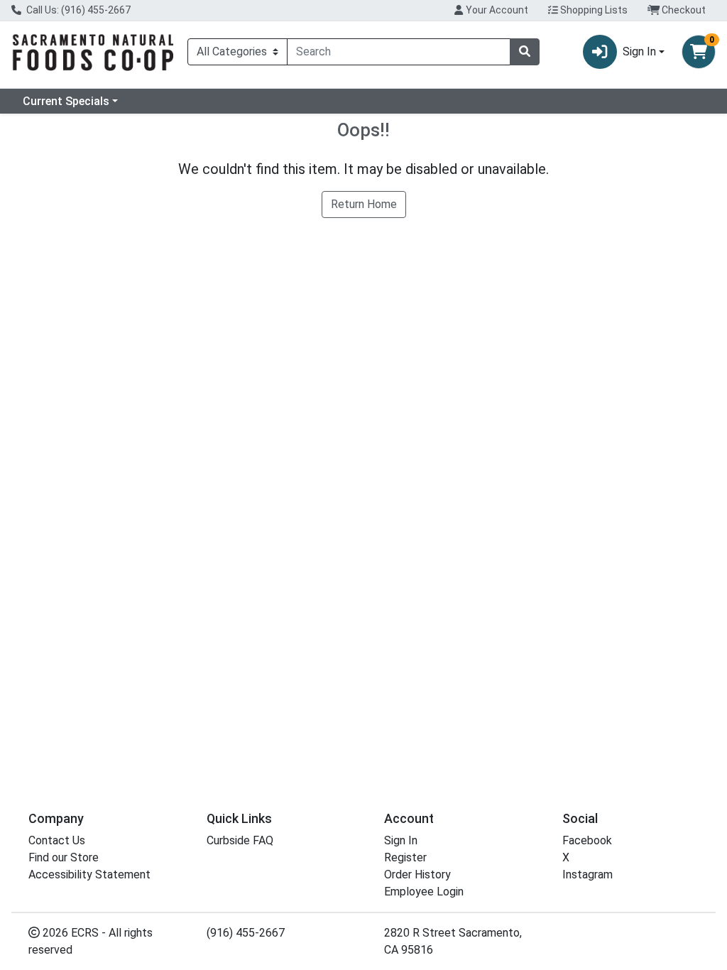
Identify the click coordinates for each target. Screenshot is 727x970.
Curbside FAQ (240, 840)
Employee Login (424, 891)
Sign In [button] (639, 51)
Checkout (683, 10)
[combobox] (398, 51)
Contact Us (56, 840)
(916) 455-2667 (246, 932)
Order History (417, 874)
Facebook (587, 840)
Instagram (587, 874)
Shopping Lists (593, 10)
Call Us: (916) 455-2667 (77, 10)
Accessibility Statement (89, 874)
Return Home (364, 204)
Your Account (496, 10)
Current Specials (66, 101)
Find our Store (63, 857)
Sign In (400, 840)
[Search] (525, 51)
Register (405, 857)
